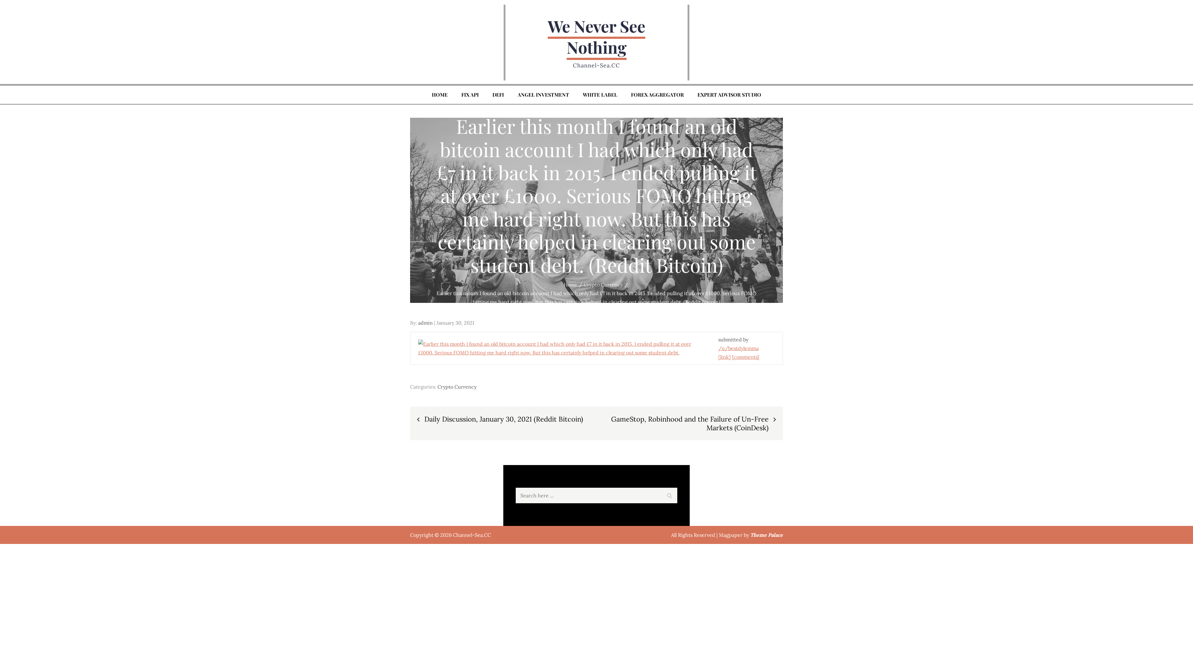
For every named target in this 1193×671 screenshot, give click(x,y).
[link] (724, 357)
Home (440, 94)
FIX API (470, 94)
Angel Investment (543, 94)
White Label (600, 94)
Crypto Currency (457, 387)
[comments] (745, 357)
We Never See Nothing (596, 36)
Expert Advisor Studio (729, 94)
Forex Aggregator (657, 94)
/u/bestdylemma (738, 348)
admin (425, 323)
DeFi (498, 94)
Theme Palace (766, 535)
